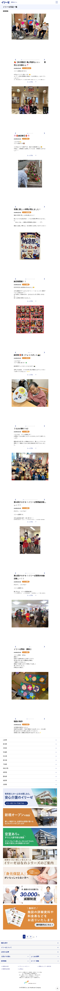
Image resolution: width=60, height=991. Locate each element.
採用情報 (3, 961)
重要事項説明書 (6, 969)
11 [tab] (34, 60)
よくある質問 (35, 956)
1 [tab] (21, 60)
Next (45, 59)
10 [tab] (32, 60)
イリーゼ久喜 (25, 724)
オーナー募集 (35, 961)
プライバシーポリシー (24, 966)
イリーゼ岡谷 (25, 652)
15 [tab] (39, 60)
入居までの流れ (5, 956)
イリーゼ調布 (25, 284)
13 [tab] (36, 60)
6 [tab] (27, 60)
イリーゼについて (6, 947)
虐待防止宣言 (5, 966)
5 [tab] (26, 60)
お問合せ (21, 969)
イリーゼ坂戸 (25, 138)
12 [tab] (35, 60)
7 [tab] (29, 60)
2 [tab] (22, 60)
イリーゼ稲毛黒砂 (26, 212)
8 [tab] (30, 60)
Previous (15, 59)
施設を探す (4, 943)
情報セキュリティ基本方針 (45, 966)
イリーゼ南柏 (25, 431)
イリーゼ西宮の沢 (26, 68)
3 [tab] (24, 60)
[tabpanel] (30, 35)
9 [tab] (31, 60)
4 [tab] (25, 60)
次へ (36, 937)
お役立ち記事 (5, 952)
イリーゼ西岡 (25, 508)
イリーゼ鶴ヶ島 (26, 358)
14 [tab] (37, 60)
